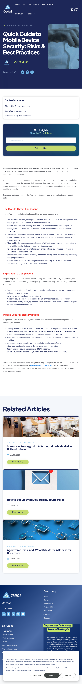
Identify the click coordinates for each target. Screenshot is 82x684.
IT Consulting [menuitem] (7, 631)
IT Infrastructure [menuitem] (8, 638)
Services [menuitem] (47, 600)
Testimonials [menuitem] (48, 604)
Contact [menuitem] (47, 615)
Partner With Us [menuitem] (50, 607)
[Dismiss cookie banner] (75, 655)
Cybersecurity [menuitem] (7, 635)
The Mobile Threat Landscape (17, 106)
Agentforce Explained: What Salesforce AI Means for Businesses (39, 552)
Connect (32, 14)
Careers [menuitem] (47, 618)
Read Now (16, 462)
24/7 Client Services (74, 9)
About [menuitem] (46, 596)
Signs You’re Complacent (15, 111)
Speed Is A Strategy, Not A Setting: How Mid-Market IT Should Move (39, 448)
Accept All (52, 675)
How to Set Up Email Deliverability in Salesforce (35, 499)
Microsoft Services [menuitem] (9, 649)
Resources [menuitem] (48, 611)
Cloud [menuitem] (4, 642)
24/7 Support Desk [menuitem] (9, 646)
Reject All (68, 675)
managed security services (41, 365)
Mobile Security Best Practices (18, 115)
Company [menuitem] (50, 591)
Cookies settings (36, 675)
